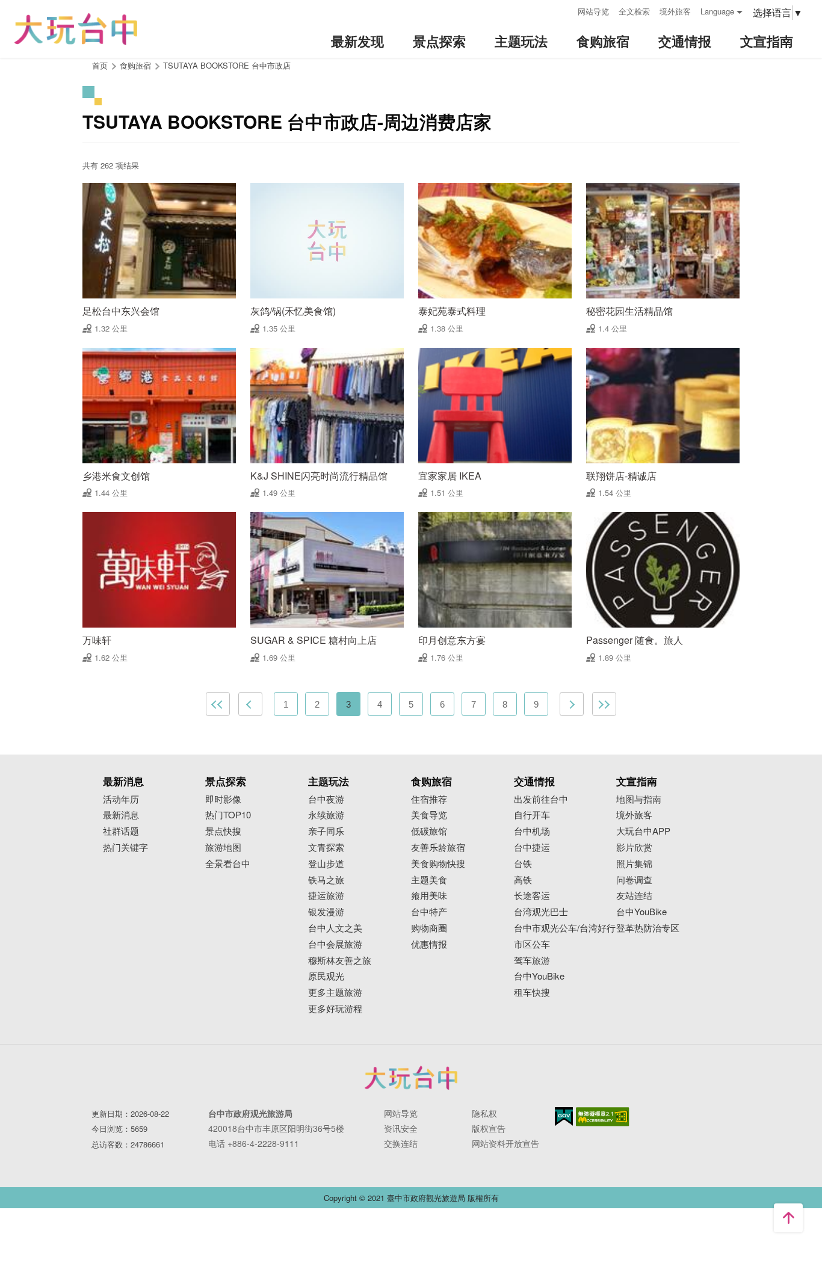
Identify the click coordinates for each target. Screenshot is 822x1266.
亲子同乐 (326, 831)
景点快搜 (223, 831)
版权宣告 (488, 1128)
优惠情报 (429, 944)
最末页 (604, 704)
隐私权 (484, 1113)
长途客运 (532, 896)
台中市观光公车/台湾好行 (565, 928)
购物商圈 (429, 928)
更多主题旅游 (335, 992)
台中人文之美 (335, 928)
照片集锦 (634, 864)
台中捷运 (532, 847)
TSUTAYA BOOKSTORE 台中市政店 (227, 65)
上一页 (250, 704)
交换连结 (401, 1143)
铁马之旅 (326, 880)
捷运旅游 (326, 896)
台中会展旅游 (335, 944)
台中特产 (429, 912)
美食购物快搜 (438, 864)
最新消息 (121, 815)
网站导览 (593, 11)
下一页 (572, 704)
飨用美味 (429, 896)
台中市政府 (411, 1078)
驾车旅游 (532, 961)
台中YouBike (539, 976)
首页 (100, 65)
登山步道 (326, 864)
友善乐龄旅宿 (438, 847)
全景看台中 (227, 864)
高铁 (523, 880)
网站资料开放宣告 (505, 1143)
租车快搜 (532, 992)
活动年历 (121, 799)
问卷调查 (634, 880)
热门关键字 (125, 847)
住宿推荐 (429, 799)
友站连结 (634, 896)
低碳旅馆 (429, 831)
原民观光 (326, 976)
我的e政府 (564, 1116)
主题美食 (429, 880)
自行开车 (532, 815)
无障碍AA (602, 1116)
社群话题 (121, 831)
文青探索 (326, 847)
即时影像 (223, 799)
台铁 (523, 864)
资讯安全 (401, 1128)
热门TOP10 (228, 815)
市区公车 (532, 944)
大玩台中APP (643, 831)
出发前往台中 (541, 799)
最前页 (218, 704)
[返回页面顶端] (788, 1217)
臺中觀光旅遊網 (75, 29)
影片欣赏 (634, 847)
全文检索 (634, 11)
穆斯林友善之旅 (339, 961)
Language (717, 11)
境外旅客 (675, 11)
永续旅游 (326, 815)
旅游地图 (223, 847)
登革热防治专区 (647, 928)
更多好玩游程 (335, 1009)
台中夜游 (326, 799)
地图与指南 (638, 799)
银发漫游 (326, 912)
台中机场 (532, 831)
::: (564, 10)
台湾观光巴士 (541, 912)
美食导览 (429, 815)
